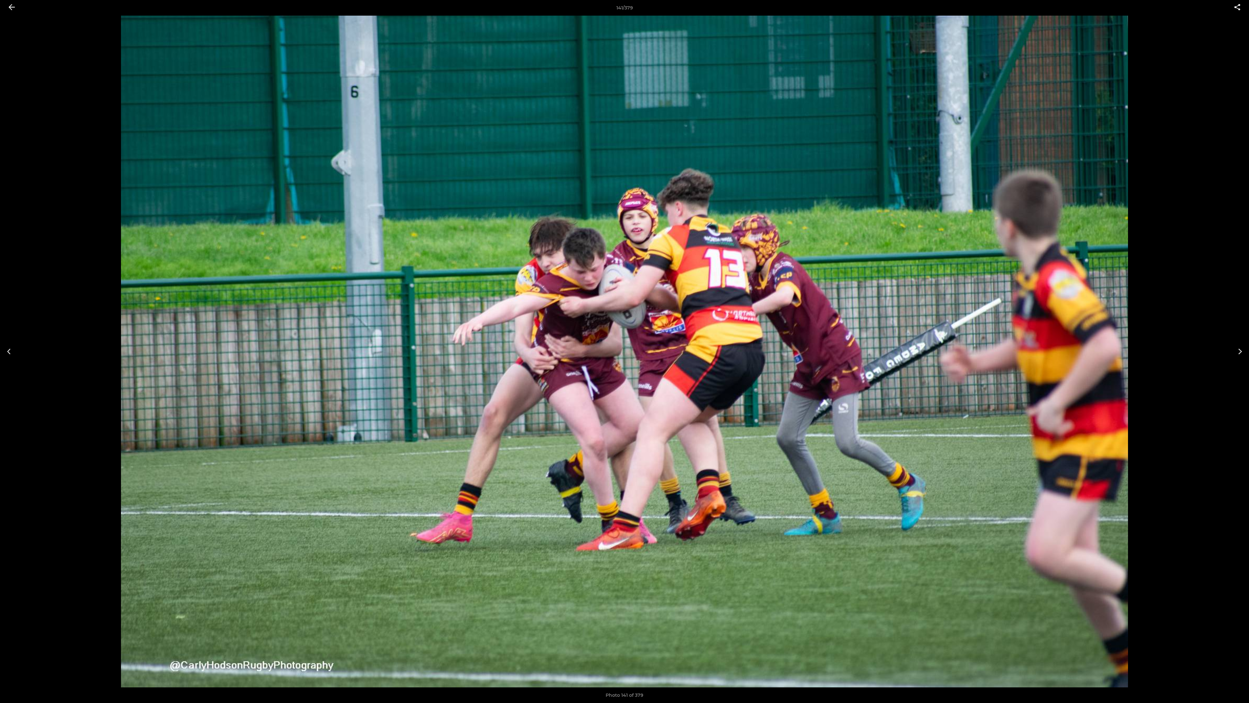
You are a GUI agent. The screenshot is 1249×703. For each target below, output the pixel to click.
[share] (1237, 7)
